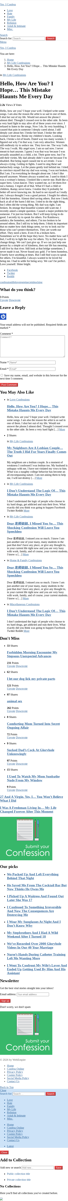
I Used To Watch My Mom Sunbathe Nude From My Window (33, 778)
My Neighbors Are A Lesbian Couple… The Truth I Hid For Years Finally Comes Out (36, 451)
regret (23, 282)
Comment (6, 333)
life (13, 282)
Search (50, 38)
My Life (11, 19)
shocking (37, 282)
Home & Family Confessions (26, 560)
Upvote (4, 300)
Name (4, 362)
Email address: (8, 994)
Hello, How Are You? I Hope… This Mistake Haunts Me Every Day (32, 408)
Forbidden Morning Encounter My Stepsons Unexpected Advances (32, 654)
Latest (10, 1146)
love (17, 282)
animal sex (14, 701)
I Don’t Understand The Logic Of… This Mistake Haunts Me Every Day (36, 492)
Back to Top (7, 1087)
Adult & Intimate (16, 26)
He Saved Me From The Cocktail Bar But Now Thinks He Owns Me (37, 887)
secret (29, 282)
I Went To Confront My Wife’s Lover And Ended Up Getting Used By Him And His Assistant (37, 969)
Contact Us (13, 1081)
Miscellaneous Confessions (25, 604)
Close (3, 1090)
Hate (9, 13)
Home (10, 1065)
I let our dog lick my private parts (31, 679)
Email (4, 368)
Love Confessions (20, 399)
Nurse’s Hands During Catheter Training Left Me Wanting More (36, 956)
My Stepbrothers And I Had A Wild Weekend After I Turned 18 (32, 934)
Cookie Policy (15, 1075)
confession (6, 282)
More (62, 429)
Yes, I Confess (8, 4)
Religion (11, 22)
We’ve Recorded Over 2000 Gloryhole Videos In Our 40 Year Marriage (34, 945)
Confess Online (15, 1068)
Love (10, 10)
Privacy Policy (15, 1071)
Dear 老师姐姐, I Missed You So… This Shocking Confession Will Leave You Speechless (35, 527)
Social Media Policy (18, 1078)
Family (11, 16)
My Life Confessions (21, 441)
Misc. (10, 29)
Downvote (15, 300)
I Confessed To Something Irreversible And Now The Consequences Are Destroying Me (34, 911)
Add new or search (11, 1167)
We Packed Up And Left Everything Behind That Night (33, 876)
